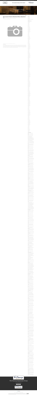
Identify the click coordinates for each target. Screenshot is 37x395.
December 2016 (29, 112)
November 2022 (29, 55)
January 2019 (29, 92)
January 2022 (29, 63)
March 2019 (29, 90)
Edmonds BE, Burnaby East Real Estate (31, 208)
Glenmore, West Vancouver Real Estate (31, 229)
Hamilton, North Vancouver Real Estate (31, 238)
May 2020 (28, 79)
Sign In (3, 0)
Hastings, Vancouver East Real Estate (30, 241)
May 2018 (28, 98)
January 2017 (29, 111)
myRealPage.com (18, 391)
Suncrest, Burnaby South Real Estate (30, 335)
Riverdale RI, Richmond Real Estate (30, 303)
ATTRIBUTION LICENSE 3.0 (21, 392)
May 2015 (28, 127)
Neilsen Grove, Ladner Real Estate (30, 276)
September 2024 (29, 38)
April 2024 (28, 42)
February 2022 (29, 62)
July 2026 (28, 23)
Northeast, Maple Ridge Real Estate (30, 283)
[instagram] (20, 384)
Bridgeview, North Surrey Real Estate (30, 152)
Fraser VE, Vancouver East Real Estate (31, 219)
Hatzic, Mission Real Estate (30, 242)
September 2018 (29, 95)
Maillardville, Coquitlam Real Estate (30, 263)
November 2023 (29, 46)
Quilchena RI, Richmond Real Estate (30, 299)
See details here (4, 44)
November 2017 (29, 103)
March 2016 (29, 119)
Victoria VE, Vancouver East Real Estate (31, 354)
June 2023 (28, 50)
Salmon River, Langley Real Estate (30, 308)
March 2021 (29, 71)
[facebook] (16, 384)
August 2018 (29, 96)
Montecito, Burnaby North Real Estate (31, 272)
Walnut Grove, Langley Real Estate (30, 355)
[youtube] (19, 384)
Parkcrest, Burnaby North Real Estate (31, 288)
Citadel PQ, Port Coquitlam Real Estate (31, 180)
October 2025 (29, 30)
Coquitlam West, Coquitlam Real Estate (31, 188)
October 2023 (29, 47)
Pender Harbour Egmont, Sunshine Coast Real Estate (30, 290)
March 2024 (29, 43)
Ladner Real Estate (29, 256)
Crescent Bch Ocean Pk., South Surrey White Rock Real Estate (31, 190)
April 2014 (28, 131)
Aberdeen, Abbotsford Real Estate (30, 135)
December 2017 (29, 102)
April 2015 (28, 128)
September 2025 (29, 31)
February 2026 (29, 27)
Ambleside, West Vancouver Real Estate (31, 139)
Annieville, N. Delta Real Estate (30, 140)
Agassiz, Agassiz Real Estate (30, 136)
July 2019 (28, 87)
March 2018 (29, 100)
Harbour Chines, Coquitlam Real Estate (31, 239)
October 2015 (29, 123)
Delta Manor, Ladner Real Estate (30, 195)
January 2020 (29, 82)
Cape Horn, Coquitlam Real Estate (30, 165)
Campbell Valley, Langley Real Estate (30, 163)
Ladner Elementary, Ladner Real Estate (31, 255)
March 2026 (29, 26)
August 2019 (29, 86)
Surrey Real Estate (29, 337)
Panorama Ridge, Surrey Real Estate (30, 287)
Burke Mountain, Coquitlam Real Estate (31, 158)
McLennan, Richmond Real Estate (30, 267)
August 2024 (29, 39)
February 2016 (29, 120)
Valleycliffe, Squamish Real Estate (30, 350)
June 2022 (28, 59)
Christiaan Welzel (17, 392)
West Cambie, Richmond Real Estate (30, 357)
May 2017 (28, 108)
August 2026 (29, 22)
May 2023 (28, 51)
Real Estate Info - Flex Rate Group (30, 19)
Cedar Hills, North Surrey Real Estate (30, 168)
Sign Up (5, 0)
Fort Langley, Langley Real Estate (30, 217)
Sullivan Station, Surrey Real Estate (30, 332)
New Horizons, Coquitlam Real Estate (30, 277)
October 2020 (29, 75)
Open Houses (29, 18)
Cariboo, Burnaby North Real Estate (30, 167)
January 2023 (29, 54)
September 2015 (29, 124)
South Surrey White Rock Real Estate (30, 325)
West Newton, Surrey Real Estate (30, 361)
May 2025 (28, 34)
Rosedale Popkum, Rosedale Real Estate (31, 305)
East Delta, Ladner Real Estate (30, 205)
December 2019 (29, 83)
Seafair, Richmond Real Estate (30, 313)
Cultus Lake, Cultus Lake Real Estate (30, 191)
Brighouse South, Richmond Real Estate (31, 153)
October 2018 (29, 94)
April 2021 (28, 70)
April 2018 (28, 99)
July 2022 (28, 58)
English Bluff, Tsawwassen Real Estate (31, 210)
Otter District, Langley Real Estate (30, 285)
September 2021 (29, 66)
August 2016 (29, 115)
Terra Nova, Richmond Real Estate (30, 338)
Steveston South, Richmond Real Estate (31, 330)
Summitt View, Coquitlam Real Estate (30, 334)
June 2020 (28, 78)
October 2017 (29, 104)
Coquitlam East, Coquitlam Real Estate (31, 187)
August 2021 (29, 67)
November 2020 (29, 74)
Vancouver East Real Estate (30, 351)
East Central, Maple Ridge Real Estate (30, 204)
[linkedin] (17, 384)
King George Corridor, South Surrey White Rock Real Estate (30, 252)
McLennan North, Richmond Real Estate (31, 266)
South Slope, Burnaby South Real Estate (31, 324)
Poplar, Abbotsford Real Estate (30, 292)
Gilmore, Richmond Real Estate (30, 227)
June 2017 (28, 107)
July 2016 (28, 116)
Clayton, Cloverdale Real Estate (30, 181)
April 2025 (28, 35)
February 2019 (29, 91)
